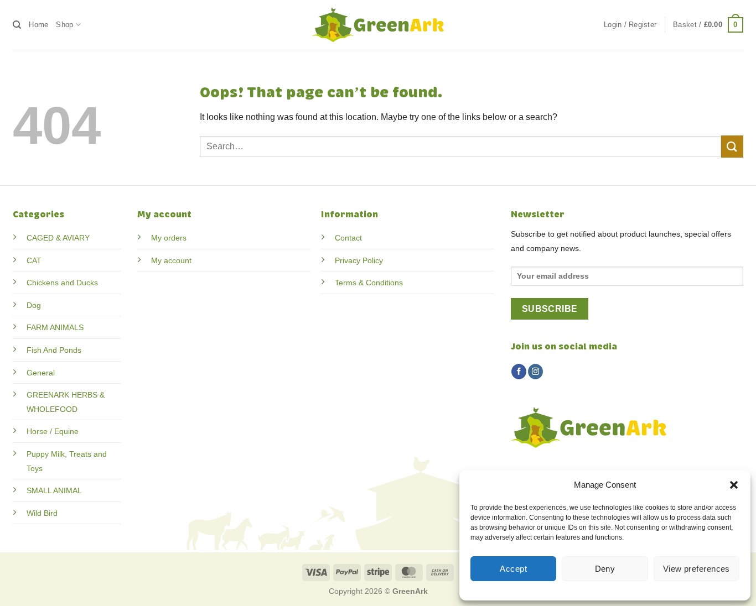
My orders (169, 237)
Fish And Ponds (54, 350)
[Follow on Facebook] (518, 371)
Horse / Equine (53, 431)
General (41, 372)
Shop (64, 24)
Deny (605, 568)
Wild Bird (42, 513)
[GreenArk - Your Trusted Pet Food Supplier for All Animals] (378, 25)
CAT (34, 260)
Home (38, 24)
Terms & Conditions (369, 282)
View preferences (696, 568)
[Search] (17, 24)
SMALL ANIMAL (54, 490)
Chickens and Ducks (62, 282)
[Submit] (732, 146)
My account (171, 260)
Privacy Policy (359, 260)
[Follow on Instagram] (535, 371)
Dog (34, 305)
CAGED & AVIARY (58, 237)
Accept (513, 568)
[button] (733, 484)
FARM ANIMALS (55, 327)
